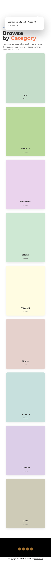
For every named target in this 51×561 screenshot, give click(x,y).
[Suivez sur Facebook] (19, 549)
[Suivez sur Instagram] (27, 549)
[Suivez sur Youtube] (31, 549)
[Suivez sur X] (23, 549)
